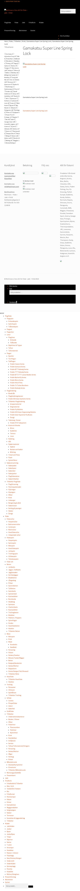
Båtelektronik (12, 762)
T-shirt (9, 845)
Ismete (10, 701)
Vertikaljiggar (13, 575)
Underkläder (11, 864)
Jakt (23, 22)
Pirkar (10, 583)
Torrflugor (12, 359)
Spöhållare (12, 693)
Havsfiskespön (13, 548)
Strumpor (10, 848)
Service (10, 743)
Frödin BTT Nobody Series (19, 369)
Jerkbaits (11, 567)
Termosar (10, 815)
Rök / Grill (10, 786)
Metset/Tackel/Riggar (16, 658)
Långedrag (12, 580)
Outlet (32, 30)
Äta (8, 791)
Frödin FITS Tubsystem (18, 423)
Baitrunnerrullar (14, 524)
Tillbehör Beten (14, 631)
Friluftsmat (11, 794)
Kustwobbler (13, 596)
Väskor (10, 511)
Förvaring (11, 650)
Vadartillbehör (13, 479)
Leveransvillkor (9, 176)
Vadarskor (11, 471)
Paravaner (12, 687)
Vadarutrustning (12, 463)
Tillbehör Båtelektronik (17, 770)
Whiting (13, 452)
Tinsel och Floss (14, 455)
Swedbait (13, 647)
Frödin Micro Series (16, 380)
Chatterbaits (13, 607)
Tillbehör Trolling (14, 695)
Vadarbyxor (12, 468)
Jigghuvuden (12, 572)
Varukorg (13, 302)
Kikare (9, 799)
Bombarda (12, 599)
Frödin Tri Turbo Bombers (19, 385)
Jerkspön (11, 551)
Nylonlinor (14, 733)
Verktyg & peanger (14, 508)
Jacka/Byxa (11, 834)
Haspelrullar (12, 522)
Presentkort (11, 775)
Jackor (9, 829)
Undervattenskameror (16, 717)
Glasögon (11, 492)
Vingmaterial (14, 407)
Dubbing (11, 439)
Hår (9, 441)
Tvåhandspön (13, 327)
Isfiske (9, 698)
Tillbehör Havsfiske (15, 679)
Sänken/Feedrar (14, 655)
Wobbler (11, 615)
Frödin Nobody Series (17, 388)
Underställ (10, 861)
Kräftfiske (10, 711)
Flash (10, 457)
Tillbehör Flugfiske (13, 481)
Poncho (9, 869)
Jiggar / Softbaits (14, 570)
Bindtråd (11, 393)
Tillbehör (17, 41)
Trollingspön (13, 554)
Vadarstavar (12, 506)
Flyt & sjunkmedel (14, 487)
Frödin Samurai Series (17, 367)
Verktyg (11, 757)
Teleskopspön (13, 559)
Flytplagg (10, 855)
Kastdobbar (12, 738)
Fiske (16, 22)
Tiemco (12, 433)
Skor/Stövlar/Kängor (14, 858)
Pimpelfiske (12, 703)
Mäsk (10, 642)
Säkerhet (11, 709)
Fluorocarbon (15, 727)
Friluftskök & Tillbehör (15, 783)
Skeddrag (11, 602)
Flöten (10, 652)
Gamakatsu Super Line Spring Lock (39, 41)
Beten (9, 564)
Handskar (10, 850)
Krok (23, 41)
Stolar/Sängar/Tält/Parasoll (18, 671)
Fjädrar (12, 447)
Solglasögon (11, 810)
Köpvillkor (8, 178)
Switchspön (12, 324)
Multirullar (12, 530)
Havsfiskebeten (13, 626)
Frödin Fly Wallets (16, 409)
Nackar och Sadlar (16, 449)
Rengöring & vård (14, 503)
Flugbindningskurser (15, 396)
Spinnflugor (12, 620)
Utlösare (11, 690)
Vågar (10, 754)
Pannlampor (11, 797)
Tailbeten (11, 588)
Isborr (10, 706)
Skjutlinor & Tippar (15, 345)
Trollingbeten (13, 612)
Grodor (10, 623)
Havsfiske (10, 677)
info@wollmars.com (11, 187)
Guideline (13, 431)
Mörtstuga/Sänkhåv (14, 773)
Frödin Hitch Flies (16, 383)
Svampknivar (11, 805)
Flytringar (12, 489)
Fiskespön (10, 538)
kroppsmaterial (15, 404)
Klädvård (10, 872)
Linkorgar (11, 500)
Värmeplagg (11, 866)
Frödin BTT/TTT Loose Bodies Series (23, 375)
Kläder (41, 22)
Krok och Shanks (14, 425)
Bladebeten (12, 578)
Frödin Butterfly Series (18, 377)
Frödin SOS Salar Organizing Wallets (23, 412)
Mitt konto (13, 286)
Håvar (10, 495)
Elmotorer (12, 767)
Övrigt (12, 417)
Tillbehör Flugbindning (16, 401)
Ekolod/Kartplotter (15, 765)
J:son (12, 436)
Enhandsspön (13, 321)
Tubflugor (12, 361)
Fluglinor (11, 337)
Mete (8, 634)
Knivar (10, 759)
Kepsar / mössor (12, 853)
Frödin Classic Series (17, 364)
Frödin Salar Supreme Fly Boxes (21, 415)
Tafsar (10, 348)
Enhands (13, 340)
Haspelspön (12, 540)
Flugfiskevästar (13, 476)
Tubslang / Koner (14, 420)
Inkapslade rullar (14, 535)
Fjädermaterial (13, 444)
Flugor (9, 353)
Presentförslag (9, 30)
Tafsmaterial (13, 351)
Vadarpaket (12, 465)
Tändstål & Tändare (14, 789)
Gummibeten (13, 586)
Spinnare (11, 604)
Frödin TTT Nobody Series (19, 372)
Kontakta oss (9, 173)
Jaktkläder (10, 826)
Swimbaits (12, 591)
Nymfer (11, 356)
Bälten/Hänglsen (13, 874)
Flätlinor (13, 730)
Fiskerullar (10, 519)
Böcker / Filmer (13, 719)
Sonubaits (13, 644)
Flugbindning (11, 391)
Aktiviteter (23, 30)
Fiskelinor (11, 725)
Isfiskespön (12, 556)
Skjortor (10, 839)
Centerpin (12, 527)
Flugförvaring (13, 484)
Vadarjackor (12, 473)
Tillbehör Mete (13, 674)
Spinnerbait (12, 594)
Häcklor (11, 628)
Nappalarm (12, 668)
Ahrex (12, 428)
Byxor (9, 831)
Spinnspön (12, 543)
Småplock (11, 741)
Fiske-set (10, 562)
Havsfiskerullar (13, 532)
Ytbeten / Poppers (14, 618)
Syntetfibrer (12, 460)
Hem (6, 41)
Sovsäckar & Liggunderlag (16, 818)
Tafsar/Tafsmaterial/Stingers (18, 746)
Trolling (9, 684)
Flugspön (10, 318)
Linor (8, 335)
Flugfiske (7, 22)
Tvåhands (13, 343)
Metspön (11, 546)
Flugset (9, 329)
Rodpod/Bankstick (15, 663)
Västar (9, 842)
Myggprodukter (12, 807)
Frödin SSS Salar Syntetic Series (19, 399)
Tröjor (9, 837)
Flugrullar (10, 332)
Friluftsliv (32, 22)
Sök (10, 289)
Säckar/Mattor (13, 666)
